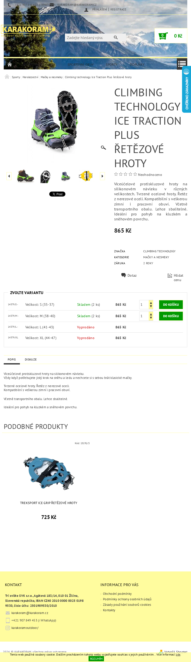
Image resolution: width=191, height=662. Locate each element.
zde (178, 654)
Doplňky (137, 64)
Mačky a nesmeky (156, 257)
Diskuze (31, 359)
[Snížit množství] (151, 307)
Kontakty (109, 610)
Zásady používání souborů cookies (127, 605)
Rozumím (96, 659)
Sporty (111, 64)
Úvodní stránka (10, 64)
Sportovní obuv (81, 64)
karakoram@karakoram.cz (29, 613)
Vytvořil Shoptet (175, 652)
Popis (12, 359)
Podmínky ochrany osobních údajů (127, 599)
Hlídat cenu (179, 277)
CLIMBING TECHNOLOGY (159, 251)
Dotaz (132, 275)
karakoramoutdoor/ (25, 628)
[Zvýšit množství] (151, 302)
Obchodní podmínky (117, 594)
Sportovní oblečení (38, 64)
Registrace (118, 9)
